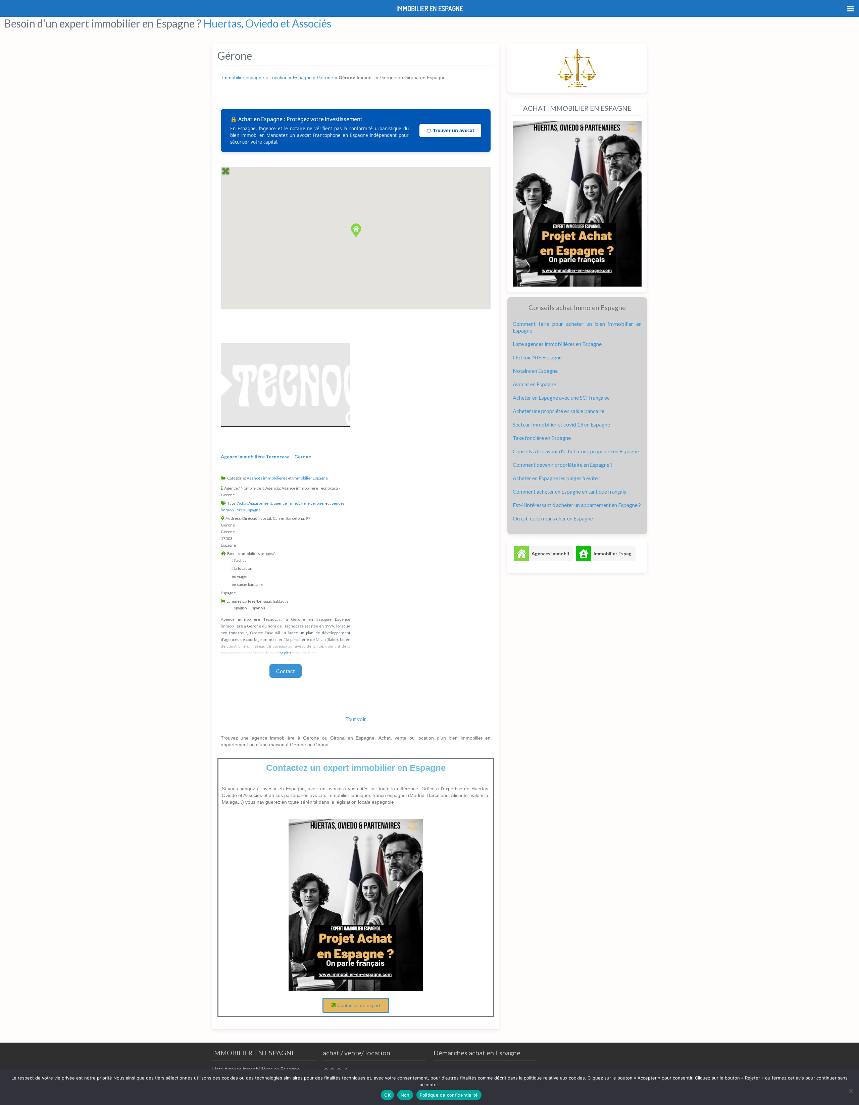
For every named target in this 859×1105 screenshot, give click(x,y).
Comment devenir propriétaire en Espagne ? (563, 464)
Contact (285, 671)
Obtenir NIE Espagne (537, 357)
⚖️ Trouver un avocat (450, 131)
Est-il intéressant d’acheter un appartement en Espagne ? (577, 505)
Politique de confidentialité (449, 1095)
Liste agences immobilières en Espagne (557, 344)
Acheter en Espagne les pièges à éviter (556, 478)
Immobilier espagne (243, 77)
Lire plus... (285, 652)
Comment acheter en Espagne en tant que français (569, 491)
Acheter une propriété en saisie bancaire (558, 411)
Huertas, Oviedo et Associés (267, 23)
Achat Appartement (254, 503)
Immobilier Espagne (310, 478)
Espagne (302, 77)
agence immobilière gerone (298, 503)
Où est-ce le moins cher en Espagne (553, 518)
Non (405, 1095)
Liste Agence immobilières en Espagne (256, 1069)
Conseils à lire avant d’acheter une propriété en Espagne (576, 451)
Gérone (325, 77)
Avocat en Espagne (534, 384)
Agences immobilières (267, 478)
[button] (355, 229)
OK (387, 1095)
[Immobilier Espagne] (583, 553)
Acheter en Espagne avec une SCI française (561, 397)
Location (278, 77)
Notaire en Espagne (535, 370)
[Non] (850, 1090)
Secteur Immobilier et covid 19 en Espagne (561, 424)
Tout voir (355, 719)
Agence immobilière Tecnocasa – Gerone (266, 456)
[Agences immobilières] (521, 553)
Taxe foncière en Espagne (542, 438)
